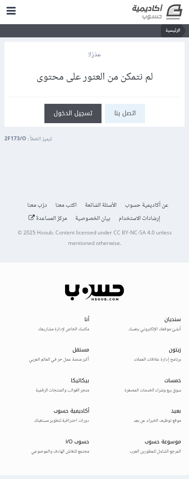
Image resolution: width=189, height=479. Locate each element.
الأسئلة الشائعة (100, 205)
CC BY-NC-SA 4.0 (134, 233)
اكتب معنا (65, 205)
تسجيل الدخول (73, 113)
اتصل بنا (125, 113)
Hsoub (45, 233)
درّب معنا (37, 205)
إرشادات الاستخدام (139, 218)
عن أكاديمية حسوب (146, 205)
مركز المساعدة (51, 218)
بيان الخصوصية (92, 218)
